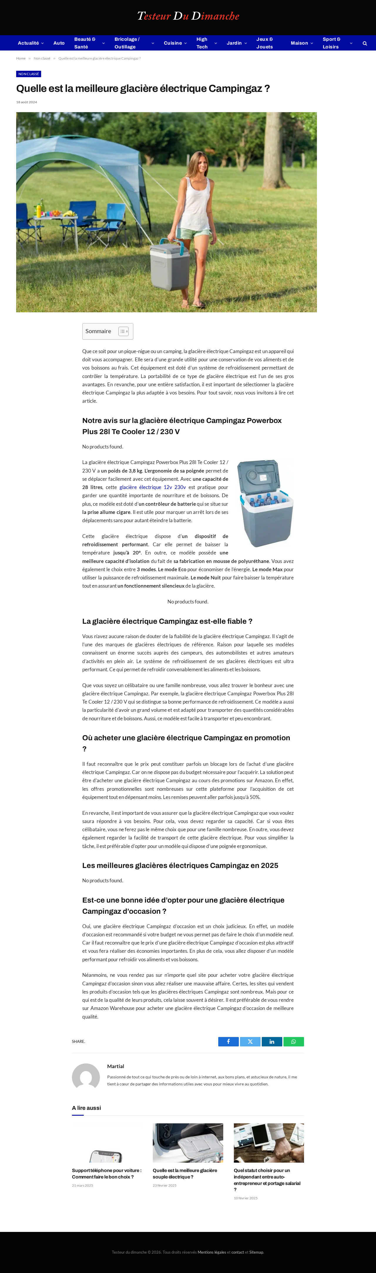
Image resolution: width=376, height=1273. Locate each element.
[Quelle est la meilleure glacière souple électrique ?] (188, 1143)
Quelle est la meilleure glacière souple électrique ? (185, 1173)
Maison (299, 43)
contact (237, 1252)
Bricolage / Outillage (127, 43)
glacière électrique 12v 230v (153, 487)
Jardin (234, 43)
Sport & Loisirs (331, 43)
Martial (115, 1066)
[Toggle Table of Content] (120, 331)
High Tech (202, 43)
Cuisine (173, 43)
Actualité (28, 43)
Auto (59, 43)
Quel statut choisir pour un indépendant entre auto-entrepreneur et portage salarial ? (267, 1180)
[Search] (364, 43)
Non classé (29, 74)
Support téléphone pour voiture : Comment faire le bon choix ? (106, 1173)
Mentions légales (212, 1252)
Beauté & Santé (85, 43)
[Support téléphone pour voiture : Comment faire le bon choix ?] (107, 1143)
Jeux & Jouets (264, 43)
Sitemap (256, 1252)
